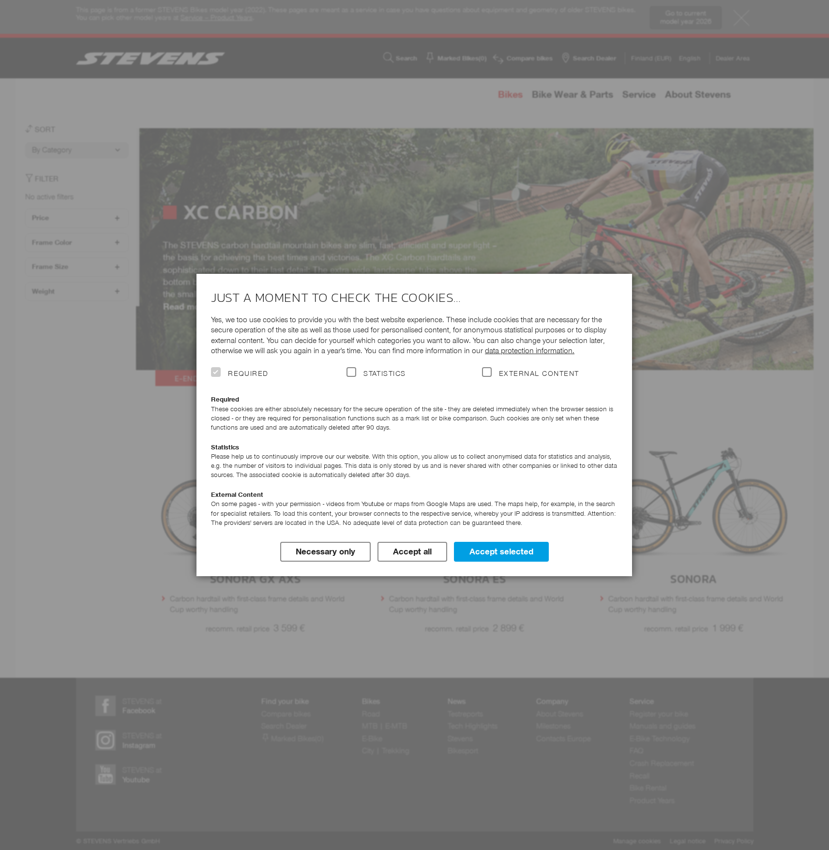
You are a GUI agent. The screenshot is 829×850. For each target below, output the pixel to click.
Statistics (384, 373)
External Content (539, 373)
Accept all (412, 551)
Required (248, 373)
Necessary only (325, 551)
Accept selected (501, 551)
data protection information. (529, 350)
